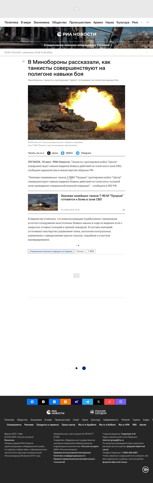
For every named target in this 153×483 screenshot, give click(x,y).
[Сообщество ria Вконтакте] (54, 402)
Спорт (76, 419)
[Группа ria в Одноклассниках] (65, 402)
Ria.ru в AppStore (87, 424)
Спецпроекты (14, 424)
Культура (95, 419)
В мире (48, 419)
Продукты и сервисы (47, 424)
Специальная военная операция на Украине (51, 251)
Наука (85, 419)
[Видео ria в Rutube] (76, 402)
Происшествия (62, 419)
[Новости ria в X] (98, 402)
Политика (9, 419)
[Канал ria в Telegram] (87, 402)
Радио (146, 419)
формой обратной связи (114, 462)
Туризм (136, 419)
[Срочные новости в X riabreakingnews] (109, 402)
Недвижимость (110, 419)
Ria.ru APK (124, 424)
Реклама (28, 424)
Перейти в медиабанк (74, 142)
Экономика (36, 419)
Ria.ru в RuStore (107, 424)
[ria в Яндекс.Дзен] (43, 402)
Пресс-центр (68, 424)
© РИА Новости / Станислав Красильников (45, 142)
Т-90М (91, 251)
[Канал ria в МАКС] (32, 402)
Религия (125, 419)
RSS (135, 424)
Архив (143, 424)
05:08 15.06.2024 (12, 52)
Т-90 (69, 177)
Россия (80, 251)
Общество (22, 419)
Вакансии (9, 440)
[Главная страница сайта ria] (76, 34)
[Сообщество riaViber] (120, 402)
